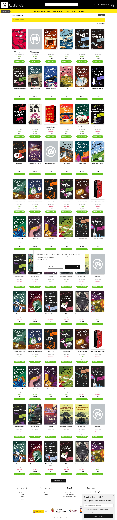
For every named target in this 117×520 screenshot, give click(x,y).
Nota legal (69, 491)
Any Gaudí (37, 11)
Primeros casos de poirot (97, 88)
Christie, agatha (35, 54)
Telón (66, 88)
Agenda (55, 11)
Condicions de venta (69, 492)
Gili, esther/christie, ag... (82, 317)
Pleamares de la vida (82, 51)
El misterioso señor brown (66, 51)
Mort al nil (50, 276)
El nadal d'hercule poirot (50, 163)
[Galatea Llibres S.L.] (13, 5)
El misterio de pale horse (82, 201)
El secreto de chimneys (98, 238)
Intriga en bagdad (82, 163)
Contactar (46, 494)
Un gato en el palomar (82, 238)
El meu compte (105, 4)
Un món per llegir (46, 11)
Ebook (61, 11)
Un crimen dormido (66, 163)
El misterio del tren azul (66, 126)
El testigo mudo (50, 238)
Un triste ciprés (66, 201)
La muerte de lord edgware (66, 313)
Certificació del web (69, 494)
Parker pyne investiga (35, 88)
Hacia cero (66, 238)
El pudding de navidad (82, 126)
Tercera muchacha (19, 238)
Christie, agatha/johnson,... (19, 54)
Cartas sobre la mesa (19, 313)
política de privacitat (104, 509)
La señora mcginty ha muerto (19, 88)
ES (98, 4)
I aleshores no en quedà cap (35, 163)
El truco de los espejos (35, 313)
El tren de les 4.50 (35, 276)
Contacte (81, 11)
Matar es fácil (35, 238)
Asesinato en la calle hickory (19, 201)
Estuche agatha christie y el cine (98, 201)
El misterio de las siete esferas (35, 126)
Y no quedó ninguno (82, 276)
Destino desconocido (19, 276)
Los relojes (82, 88)
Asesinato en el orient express (82, 313)
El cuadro (51, 51)
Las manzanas (19, 163)
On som (74, 11)
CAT (95, 4)
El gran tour (97, 276)
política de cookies (42, 259)
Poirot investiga (50, 201)
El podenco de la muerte (19, 126)
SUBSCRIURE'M (98, 516)
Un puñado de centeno (51, 88)
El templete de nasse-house (98, 126)
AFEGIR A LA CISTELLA (19, 61)
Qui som (67, 11)
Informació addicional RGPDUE (69, 496)
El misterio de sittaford (98, 51)
